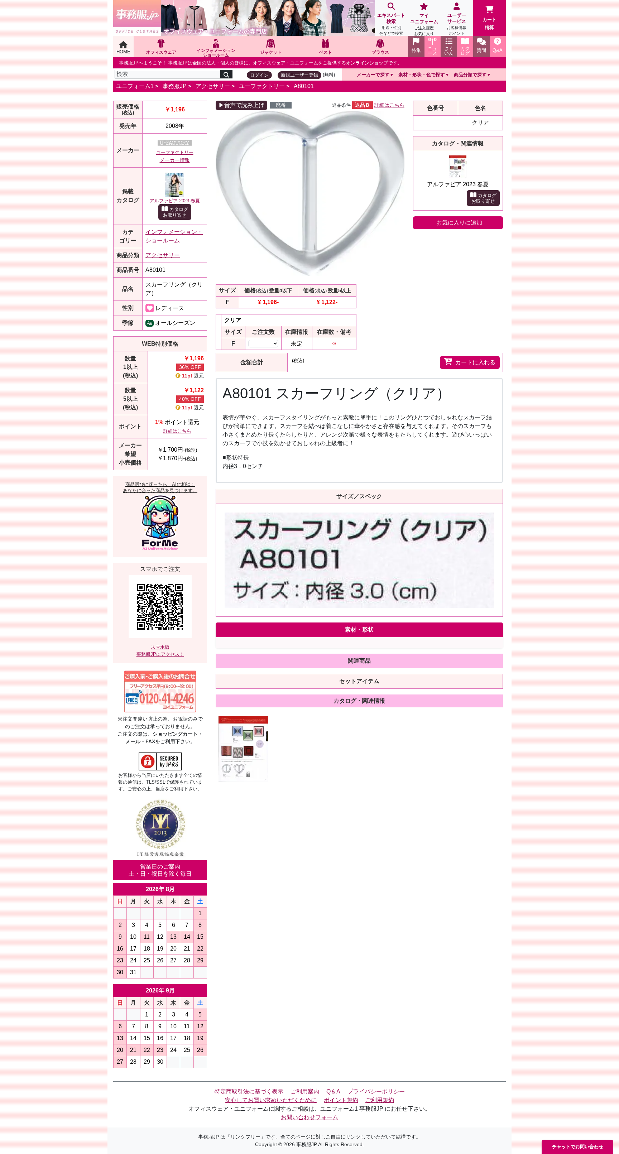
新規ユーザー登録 (299, 75)
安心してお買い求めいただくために (271, 1100)
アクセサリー (213, 86)
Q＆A (333, 1091)
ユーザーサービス (456, 24)
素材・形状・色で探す (421, 74)
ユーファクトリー (262, 86)
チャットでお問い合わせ (577, 1146)
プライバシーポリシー (376, 1091)
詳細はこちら (177, 431)
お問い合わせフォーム (309, 1117)
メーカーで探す (373, 74)
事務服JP (175, 86)
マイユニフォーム (424, 24)
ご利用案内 (305, 1091)
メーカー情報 (175, 160)
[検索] (226, 74)
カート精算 (489, 23)
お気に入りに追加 (459, 223)
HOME (123, 51)
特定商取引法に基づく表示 (249, 1091)
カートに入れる (475, 362)
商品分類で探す (470, 74)
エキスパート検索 (391, 24)
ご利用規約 (379, 1100)
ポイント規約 (341, 1100)
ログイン (259, 75)
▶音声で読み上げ (241, 105)
